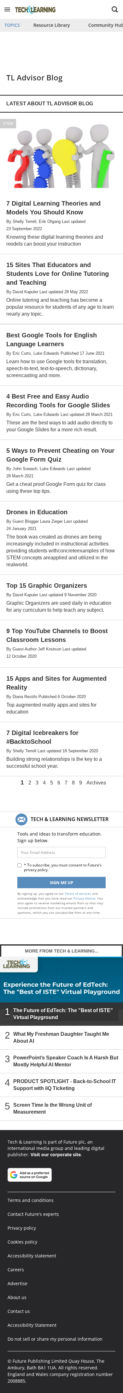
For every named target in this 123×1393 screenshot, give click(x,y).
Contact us (19, 1311)
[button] (7, 9)
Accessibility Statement (32, 1325)
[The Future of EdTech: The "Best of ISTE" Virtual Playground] (61, 990)
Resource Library (51, 25)
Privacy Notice (84, 898)
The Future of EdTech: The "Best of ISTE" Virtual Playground (63, 1014)
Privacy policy (22, 1228)
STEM (8, 123)
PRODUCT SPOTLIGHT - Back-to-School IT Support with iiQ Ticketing (64, 1085)
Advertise (17, 1283)
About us (17, 1297)
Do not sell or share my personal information (55, 1339)
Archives (96, 782)
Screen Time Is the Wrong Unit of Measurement (52, 1108)
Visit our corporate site (56, 1154)
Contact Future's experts (33, 1214)
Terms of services (78, 893)
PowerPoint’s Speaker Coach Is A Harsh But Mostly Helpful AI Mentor (65, 1061)
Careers (16, 1270)
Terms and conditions (31, 1200)
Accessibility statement (32, 1256)
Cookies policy (22, 1242)
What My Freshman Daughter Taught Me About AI (61, 1037)
